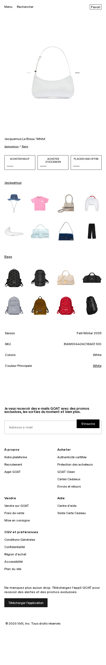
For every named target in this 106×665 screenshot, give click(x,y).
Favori (95, 7)
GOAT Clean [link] (66, 471)
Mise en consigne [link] (17, 520)
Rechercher (25, 6)
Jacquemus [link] (12, 182)
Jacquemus (11, 146)
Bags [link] (8, 257)
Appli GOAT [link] (12, 471)
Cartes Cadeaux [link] (68, 479)
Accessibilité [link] (13, 561)
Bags (25, 146)
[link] (14, 203)
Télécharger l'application (25, 603)
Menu (8, 6)
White (97, 366)
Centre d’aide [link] (66, 505)
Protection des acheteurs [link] (75, 464)
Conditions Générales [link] (19, 539)
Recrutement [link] (13, 464)
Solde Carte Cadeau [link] (71, 513)
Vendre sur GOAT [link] (16, 505)
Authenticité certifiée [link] (71, 457)
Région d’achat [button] (15, 554)
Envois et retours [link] (69, 486)
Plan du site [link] (12, 569)
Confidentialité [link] (14, 547)
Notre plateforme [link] (15, 457)
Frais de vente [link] (14, 513)
